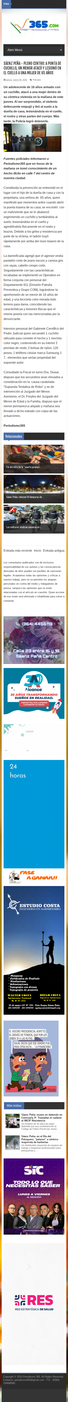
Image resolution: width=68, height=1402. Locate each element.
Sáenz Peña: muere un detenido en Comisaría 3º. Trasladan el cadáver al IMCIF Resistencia (41, 1117)
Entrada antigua (53, 550)
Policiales (37, 80)
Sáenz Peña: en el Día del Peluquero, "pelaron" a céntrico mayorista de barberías (39, 1139)
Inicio (37, 550)
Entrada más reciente (18, 550)
